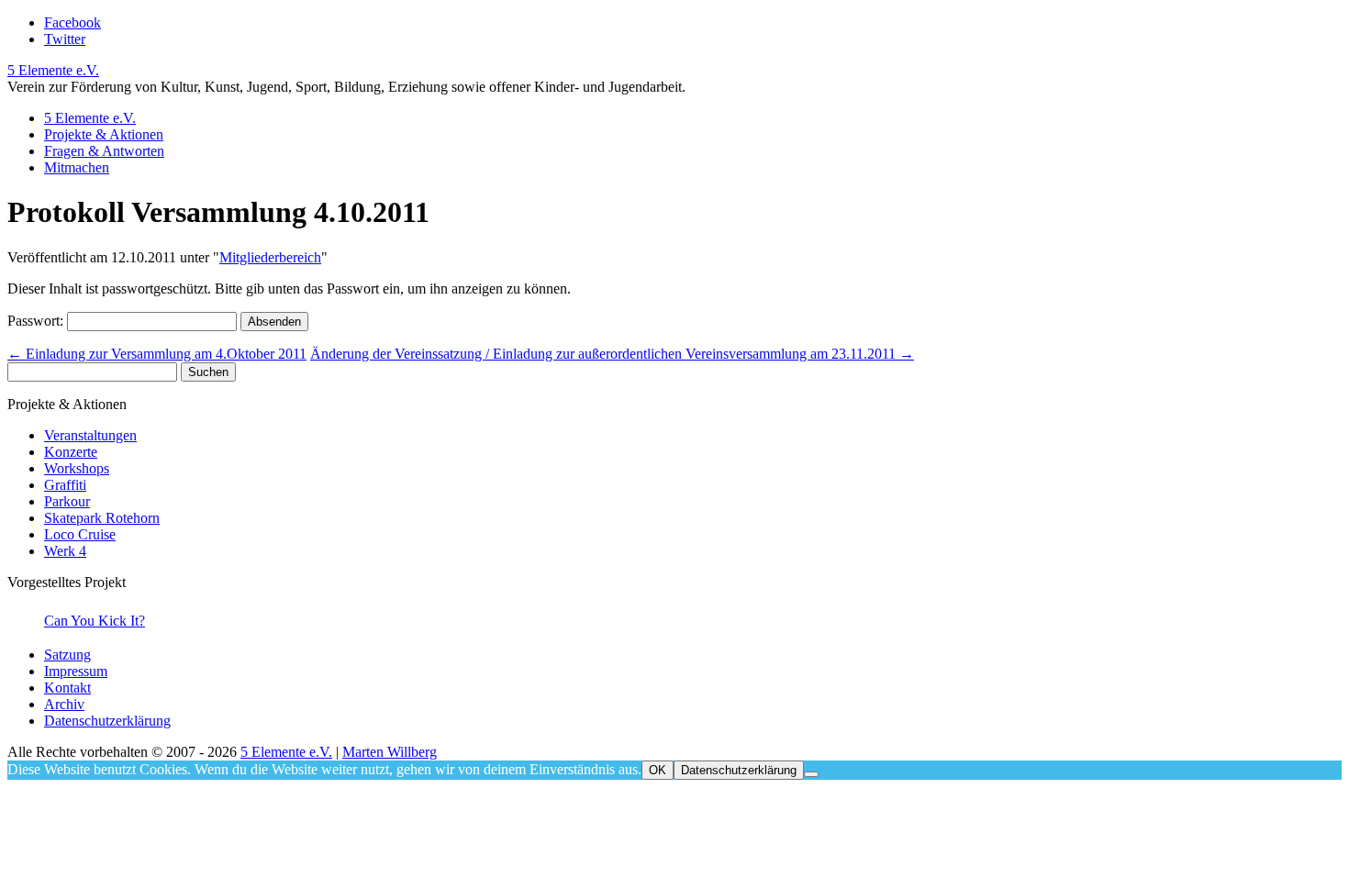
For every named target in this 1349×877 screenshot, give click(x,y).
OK (657, 770)
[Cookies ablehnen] (811, 774)
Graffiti (65, 485)
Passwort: (37, 320)
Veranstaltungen (90, 435)
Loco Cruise (80, 534)
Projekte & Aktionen (103, 134)
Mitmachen (76, 167)
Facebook (72, 22)
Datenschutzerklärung (107, 720)
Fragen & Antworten (104, 151)
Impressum (75, 671)
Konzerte (70, 452)
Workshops (76, 468)
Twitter (64, 39)
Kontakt (67, 687)
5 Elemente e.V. (53, 70)
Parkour (67, 501)
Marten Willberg (389, 752)
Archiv (64, 704)
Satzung (67, 654)
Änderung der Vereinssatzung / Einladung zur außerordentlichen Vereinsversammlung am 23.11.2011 (612, 353)
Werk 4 (65, 551)
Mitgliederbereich (270, 257)
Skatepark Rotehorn (102, 518)
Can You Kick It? (94, 620)
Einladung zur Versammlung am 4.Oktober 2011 (157, 353)
